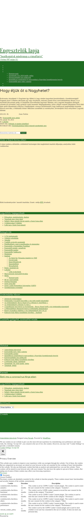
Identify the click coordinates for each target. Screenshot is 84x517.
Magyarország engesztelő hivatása (16, 274)
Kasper (14, 425)
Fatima (23, 421)
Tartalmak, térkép (10, 365)
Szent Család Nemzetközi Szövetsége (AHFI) (20, 286)
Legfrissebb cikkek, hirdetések (14, 362)
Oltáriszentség (69, 429)
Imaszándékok (14, 264)
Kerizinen (26, 425)
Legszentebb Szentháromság (69, 425)
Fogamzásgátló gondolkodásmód (42, 421)
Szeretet (19, 431)
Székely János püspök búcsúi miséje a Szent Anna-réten (23, 221)
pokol (74, 429)
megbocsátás (8, 429)
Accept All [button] (15, 448)
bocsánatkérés (51, 418)
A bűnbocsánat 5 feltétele (13, 223)
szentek (78, 429)
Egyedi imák (13, 260)
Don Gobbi (65, 418)
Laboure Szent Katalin (56, 425)
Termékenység (43, 431)
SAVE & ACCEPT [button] (6, 514)
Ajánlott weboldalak (11, 238)
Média (6, 276)
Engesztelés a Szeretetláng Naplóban (17, 246)
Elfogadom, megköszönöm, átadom (16, 217)
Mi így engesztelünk (11, 280)
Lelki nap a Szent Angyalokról (14, 225)
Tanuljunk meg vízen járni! (13, 219)
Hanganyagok (13, 278)
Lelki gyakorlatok (15, 272)
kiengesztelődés (40, 425)
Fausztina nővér (29, 421)
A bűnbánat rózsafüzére (6, 418)
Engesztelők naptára (11, 250)
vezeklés (53, 431)
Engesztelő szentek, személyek (15, 248)
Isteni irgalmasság (4, 425)
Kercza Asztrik (20, 425)
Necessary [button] (3, 473)
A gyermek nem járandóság (19, 418)
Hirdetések (8, 254)
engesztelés (7, 421)
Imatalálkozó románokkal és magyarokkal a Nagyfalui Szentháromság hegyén (31, 356)
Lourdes (2, 429)
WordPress (46, 438)
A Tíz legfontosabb (11, 236)
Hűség (62, 421)
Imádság (7, 256)
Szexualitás (31, 431)
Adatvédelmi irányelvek (12, 350)
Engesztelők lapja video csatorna (15, 352)
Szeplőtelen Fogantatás (11, 431)
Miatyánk (47, 428)
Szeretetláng (25, 431)
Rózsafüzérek (13, 266)
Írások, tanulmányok (11, 268)
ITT (42, 202)
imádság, (76, 421)
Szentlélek (2, 431)
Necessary (6, 475)
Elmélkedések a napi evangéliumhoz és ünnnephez (21, 244)
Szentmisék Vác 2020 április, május (16, 363)
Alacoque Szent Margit (42, 418)
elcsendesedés (71, 418)
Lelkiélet (5, 122)
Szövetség (36, 431)
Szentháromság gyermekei (13, 287)
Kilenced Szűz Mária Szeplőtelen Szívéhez (19, 360)
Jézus (10, 425)
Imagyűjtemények (15, 262)
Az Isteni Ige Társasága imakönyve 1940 (23, 258)
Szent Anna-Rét (9, 284)
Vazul (49, 431)
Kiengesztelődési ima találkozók (15, 358)
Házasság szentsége (56, 421)
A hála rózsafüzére (31, 418)
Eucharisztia (18, 421)
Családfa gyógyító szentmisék (14, 242)
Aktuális (7, 240)
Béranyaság (59, 418)
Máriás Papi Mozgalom (60, 429)
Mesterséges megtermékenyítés (33, 429)
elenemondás (79, 418)
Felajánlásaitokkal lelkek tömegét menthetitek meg (29, 126)
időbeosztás (67, 421)
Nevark (30, 438)
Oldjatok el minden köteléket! (18, 124)
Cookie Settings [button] (5, 448)
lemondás (79, 425)
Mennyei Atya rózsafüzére (18, 429)
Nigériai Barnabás (10, 282)
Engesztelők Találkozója (12, 252)
